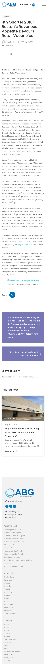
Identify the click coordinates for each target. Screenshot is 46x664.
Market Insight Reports (12, 651)
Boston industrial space (12, 533)
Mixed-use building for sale (14, 554)
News (6, 648)
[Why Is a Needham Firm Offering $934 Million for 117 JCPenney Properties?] (23, 408)
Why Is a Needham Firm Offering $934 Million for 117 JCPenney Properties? (22, 432)
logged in (16, 377)
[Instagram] (10, 506)
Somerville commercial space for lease (18, 560)
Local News (9, 418)
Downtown (7, 610)
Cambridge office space (12, 530)
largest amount (24, 244)
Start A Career (9, 627)
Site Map (7, 661)
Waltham (7, 598)
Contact (6, 645)
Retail (6, 17)
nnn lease (7, 563)
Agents (6, 630)
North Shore (8, 607)
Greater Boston (9, 577)
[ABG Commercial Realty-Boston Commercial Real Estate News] (9, 4)
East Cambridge (10, 613)
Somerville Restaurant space (14, 536)
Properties (7, 633)
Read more (10, 451)
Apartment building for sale (14, 566)
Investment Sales (10, 639)
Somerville (7, 586)
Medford (7, 589)
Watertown (7, 595)
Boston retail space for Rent (14, 542)
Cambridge (8, 580)
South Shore (8, 604)
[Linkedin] (6, 506)
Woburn (6, 601)
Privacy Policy (9, 658)
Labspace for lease (11, 548)
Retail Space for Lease (12, 557)
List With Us (8, 642)
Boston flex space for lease (14, 539)
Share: (4, 295)
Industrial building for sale (13, 551)
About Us (7, 624)
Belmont (7, 583)
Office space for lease (12, 545)
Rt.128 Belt (8, 592)
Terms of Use (8, 654)
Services (7, 636)
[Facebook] (14, 506)
